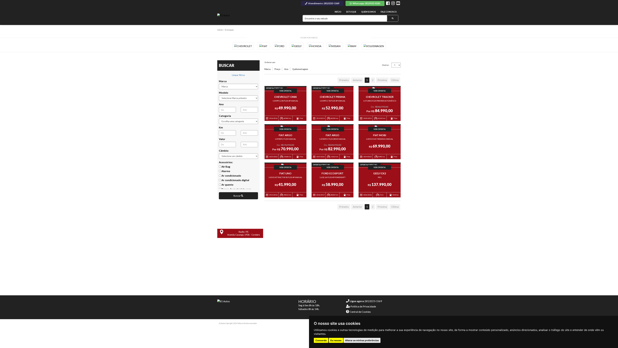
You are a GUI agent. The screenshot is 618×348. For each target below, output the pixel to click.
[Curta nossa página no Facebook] (388, 3)
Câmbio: (224, 150)
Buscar (237, 195)
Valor (222, 138)
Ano (221, 104)
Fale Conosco (389, 11)
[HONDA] (315, 46)
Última (395, 80)
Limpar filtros (238, 75)
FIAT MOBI (379, 135)
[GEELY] (296, 46)
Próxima (382, 80)
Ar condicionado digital (235, 180)
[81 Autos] (223, 15)
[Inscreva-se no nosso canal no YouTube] (398, 3)
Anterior (357, 80)
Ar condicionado (231, 175)
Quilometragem (300, 69)
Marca (223, 81)
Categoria (225, 115)
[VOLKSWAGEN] (374, 46)
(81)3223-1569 (366, 301)
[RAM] (352, 46)
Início (338, 11)
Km (221, 127)
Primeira (344, 80)
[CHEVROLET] (243, 46)
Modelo (223, 92)
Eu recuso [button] (336, 340)
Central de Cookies (360, 311)
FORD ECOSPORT (332, 173)
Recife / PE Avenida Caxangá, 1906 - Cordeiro (243, 233)
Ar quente (227, 184)
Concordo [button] (321, 340)
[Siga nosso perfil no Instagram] (393, 3)
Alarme (225, 171)
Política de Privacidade (363, 306)
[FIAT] (263, 46)
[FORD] (279, 46)
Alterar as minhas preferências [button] (362, 340)
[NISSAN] (334, 46)
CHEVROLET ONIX (285, 96)
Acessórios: (226, 162)
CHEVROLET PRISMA (332, 96)
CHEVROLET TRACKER (379, 96)
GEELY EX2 (379, 173)
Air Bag (225, 166)
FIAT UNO (285, 173)
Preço (277, 69)
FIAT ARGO (285, 135)
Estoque (351, 11)
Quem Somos (368, 11)
